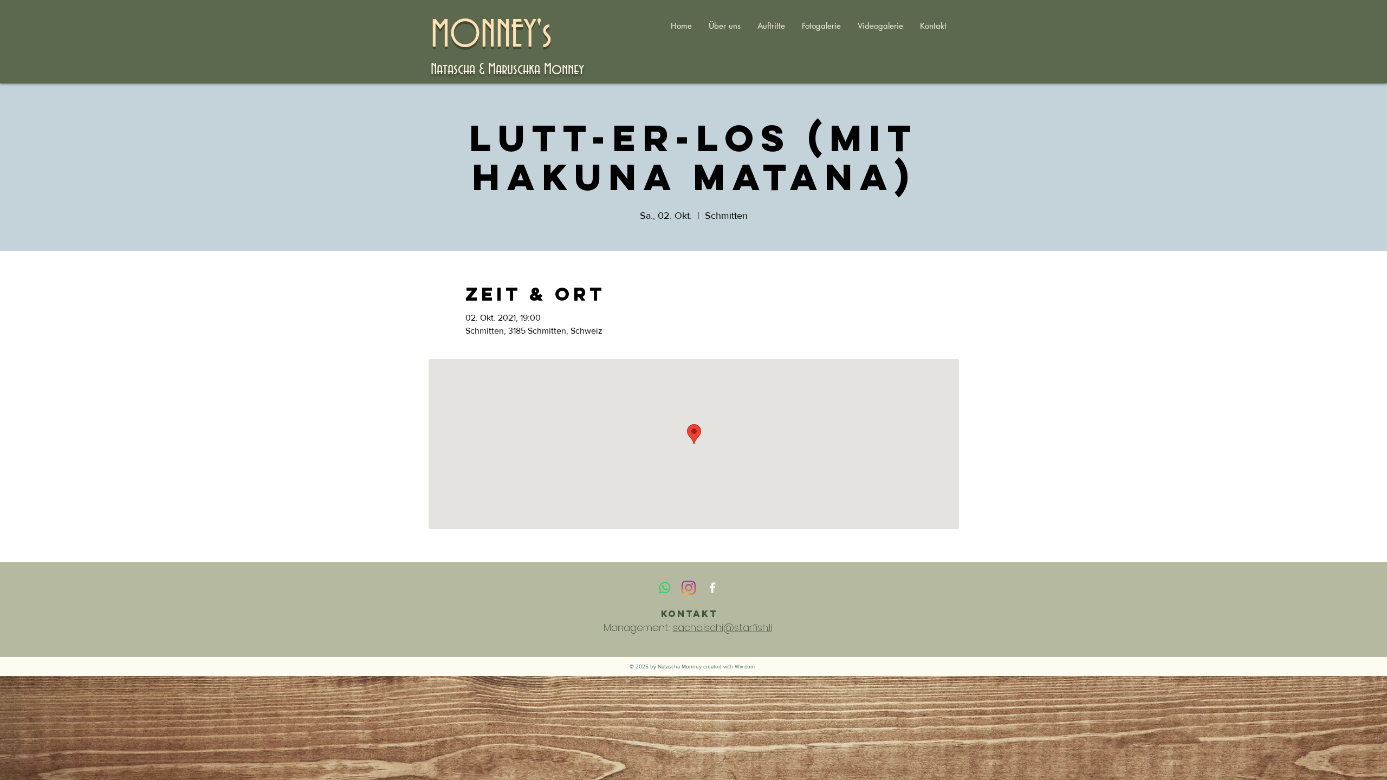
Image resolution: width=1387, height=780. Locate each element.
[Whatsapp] (665, 588)
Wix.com (745, 667)
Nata (442, 69)
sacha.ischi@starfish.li (722, 627)
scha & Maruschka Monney (518, 69)
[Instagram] (689, 588)
